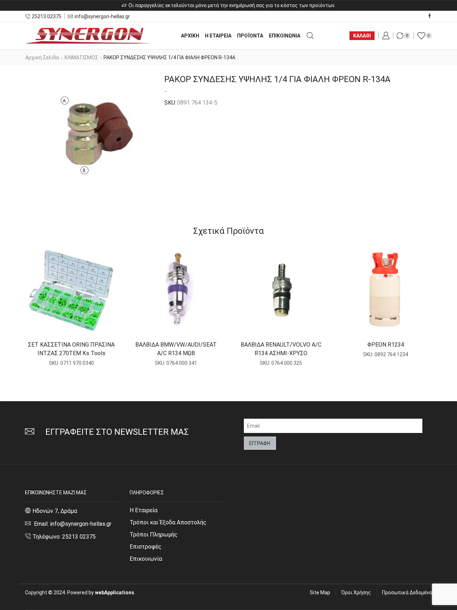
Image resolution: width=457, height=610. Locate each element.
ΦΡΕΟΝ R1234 (385, 344)
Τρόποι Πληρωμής (153, 534)
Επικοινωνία (146, 558)
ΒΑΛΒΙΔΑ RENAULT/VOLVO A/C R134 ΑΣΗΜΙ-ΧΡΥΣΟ (281, 349)
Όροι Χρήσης (356, 592)
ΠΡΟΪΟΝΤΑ (250, 36)
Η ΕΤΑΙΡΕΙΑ (218, 36)
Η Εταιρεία (143, 510)
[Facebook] (429, 16)
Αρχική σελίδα (42, 57)
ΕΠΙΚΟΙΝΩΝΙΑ (284, 36)
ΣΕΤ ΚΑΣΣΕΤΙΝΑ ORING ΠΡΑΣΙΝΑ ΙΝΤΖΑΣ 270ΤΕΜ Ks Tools (71, 349)
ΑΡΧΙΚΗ (190, 36)
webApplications (114, 592)
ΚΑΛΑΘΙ (362, 36)
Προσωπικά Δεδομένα (407, 592)
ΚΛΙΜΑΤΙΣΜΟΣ (81, 57)
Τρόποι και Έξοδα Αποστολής (168, 522)
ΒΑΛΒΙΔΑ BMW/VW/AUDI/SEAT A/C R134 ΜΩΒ (176, 349)
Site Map (320, 592)
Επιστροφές (145, 546)
